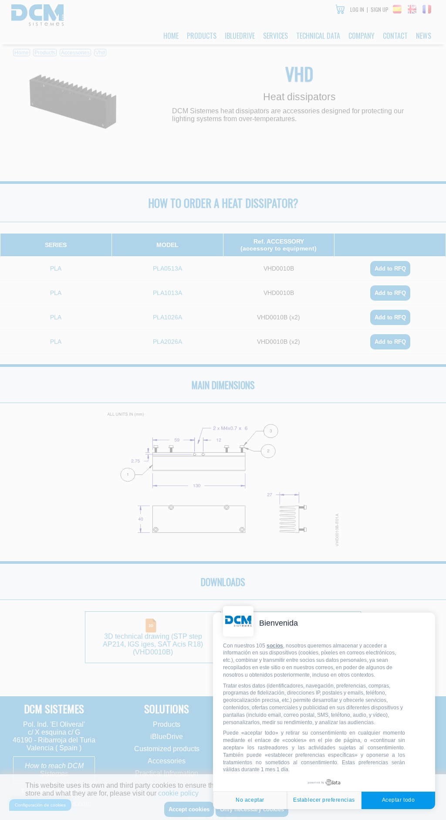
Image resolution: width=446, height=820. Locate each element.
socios (275, 646)
